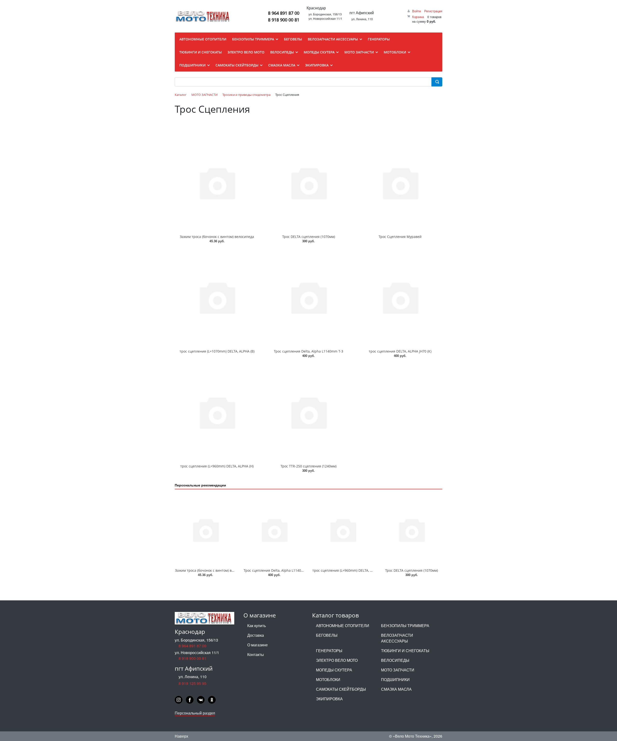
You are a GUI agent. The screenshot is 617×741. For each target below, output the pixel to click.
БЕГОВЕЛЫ (326, 635)
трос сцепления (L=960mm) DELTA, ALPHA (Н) (217, 466)
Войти (416, 11)
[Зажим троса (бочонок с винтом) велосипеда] (217, 182)
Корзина (418, 16)
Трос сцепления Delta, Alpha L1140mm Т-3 (308, 351)
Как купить (256, 625)
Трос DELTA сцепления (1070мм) (308, 236)
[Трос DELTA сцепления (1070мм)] (308, 182)
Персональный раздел (195, 713)
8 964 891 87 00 (283, 13)
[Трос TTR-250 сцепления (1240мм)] (308, 412)
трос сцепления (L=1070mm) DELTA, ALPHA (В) (217, 351)
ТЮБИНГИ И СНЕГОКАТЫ (405, 650)
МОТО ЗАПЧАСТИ (397, 670)
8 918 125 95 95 (192, 683)
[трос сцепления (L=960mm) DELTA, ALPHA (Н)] (217, 412)
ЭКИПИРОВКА (329, 699)
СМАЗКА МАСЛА (396, 689)
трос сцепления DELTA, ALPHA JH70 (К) (400, 351)
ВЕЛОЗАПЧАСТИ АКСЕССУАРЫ (397, 638)
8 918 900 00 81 (283, 20)
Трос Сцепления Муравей (400, 236)
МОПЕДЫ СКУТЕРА (334, 670)
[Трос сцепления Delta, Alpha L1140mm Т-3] (308, 297)
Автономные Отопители (342, 625)
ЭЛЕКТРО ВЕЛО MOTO (337, 660)
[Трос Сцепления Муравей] (400, 182)
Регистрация (433, 11)
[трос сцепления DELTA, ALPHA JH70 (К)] (400, 297)
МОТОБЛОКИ (328, 679)
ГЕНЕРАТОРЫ (329, 650)
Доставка (255, 635)
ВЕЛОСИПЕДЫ (395, 660)
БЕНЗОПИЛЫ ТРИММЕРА (405, 625)
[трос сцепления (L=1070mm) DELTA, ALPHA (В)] (217, 297)
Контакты (255, 654)
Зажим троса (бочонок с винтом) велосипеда (217, 236)
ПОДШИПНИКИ (395, 679)
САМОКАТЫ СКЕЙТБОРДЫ (341, 689)
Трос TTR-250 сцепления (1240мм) (308, 466)
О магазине (257, 645)
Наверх (181, 736)
